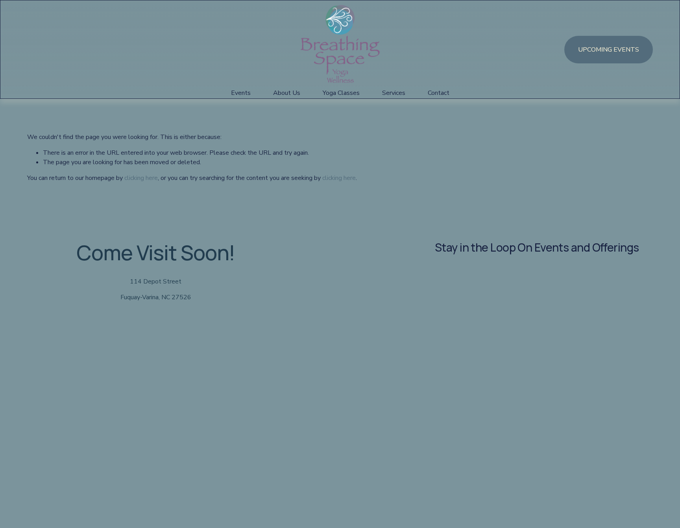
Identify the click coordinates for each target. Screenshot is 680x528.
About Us (286, 93)
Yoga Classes (341, 93)
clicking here (141, 178)
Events (241, 93)
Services (393, 93)
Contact (438, 93)
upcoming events (608, 49)
